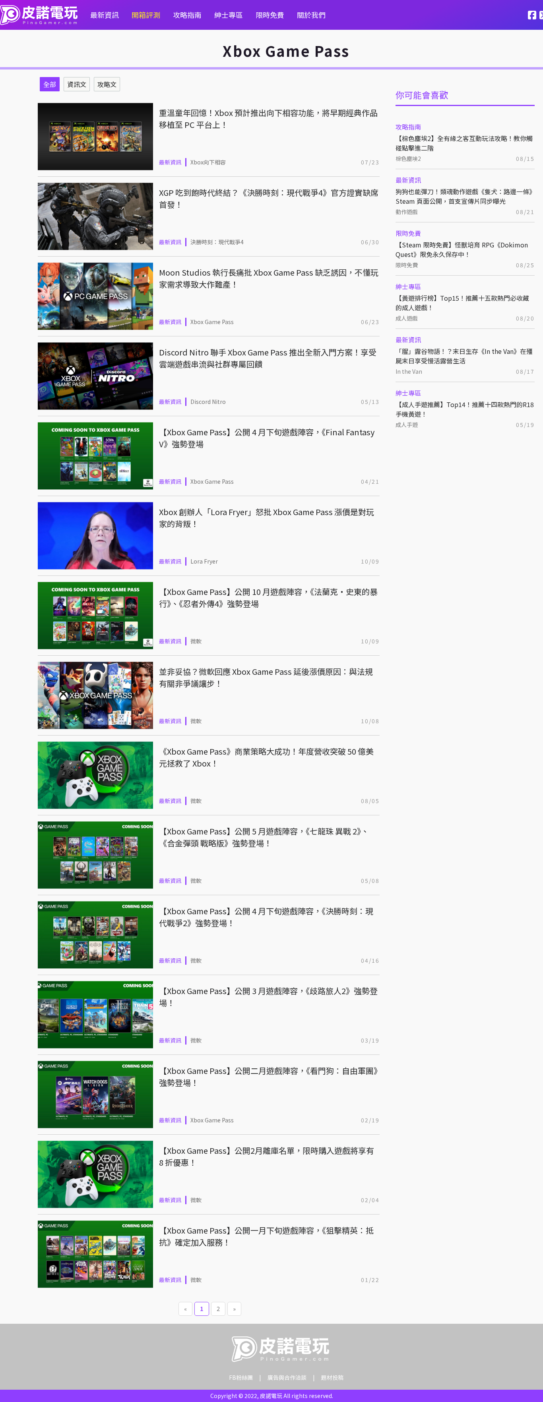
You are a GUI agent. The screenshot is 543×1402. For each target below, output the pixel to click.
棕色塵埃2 (408, 158)
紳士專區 (228, 15)
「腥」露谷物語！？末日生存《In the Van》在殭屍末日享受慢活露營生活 (464, 355)
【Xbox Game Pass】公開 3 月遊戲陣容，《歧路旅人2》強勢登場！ (268, 996)
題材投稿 (332, 1377)
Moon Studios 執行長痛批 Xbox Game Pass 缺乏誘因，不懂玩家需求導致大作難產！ (268, 278)
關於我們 (311, 15)
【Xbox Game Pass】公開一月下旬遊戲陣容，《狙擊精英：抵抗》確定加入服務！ (266, 1236)
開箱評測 (146, 15)
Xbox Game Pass (212, 322)
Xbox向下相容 (208, 162)
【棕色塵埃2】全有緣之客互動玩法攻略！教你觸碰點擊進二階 (464, 143)
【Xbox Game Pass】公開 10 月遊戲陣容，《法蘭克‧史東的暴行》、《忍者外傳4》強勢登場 (268, 597)
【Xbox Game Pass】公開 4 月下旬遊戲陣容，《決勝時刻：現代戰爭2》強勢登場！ (266, 917)
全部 (49, 84)
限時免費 (270, 15)
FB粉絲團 (241, 1377)
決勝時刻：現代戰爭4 (217, 242)
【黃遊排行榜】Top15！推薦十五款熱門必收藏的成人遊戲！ (462, 302)
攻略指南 (187, 15)
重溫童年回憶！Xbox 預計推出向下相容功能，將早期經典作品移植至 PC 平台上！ (268, 118)
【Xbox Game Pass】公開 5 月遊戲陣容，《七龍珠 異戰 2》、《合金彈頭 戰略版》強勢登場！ (264, 837)
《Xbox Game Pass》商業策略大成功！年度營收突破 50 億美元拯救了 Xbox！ (266, 757)
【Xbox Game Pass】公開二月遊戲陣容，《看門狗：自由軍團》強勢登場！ (268, 1076)
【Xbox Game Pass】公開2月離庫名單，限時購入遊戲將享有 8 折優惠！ (266, 1156)
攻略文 (106, 84)
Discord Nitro (208, 402)
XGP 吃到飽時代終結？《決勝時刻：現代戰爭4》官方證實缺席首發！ (268, 198)
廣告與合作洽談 (287, 1377)
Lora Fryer (204, 561)
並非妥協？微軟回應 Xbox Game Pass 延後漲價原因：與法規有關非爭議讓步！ (266, 677)
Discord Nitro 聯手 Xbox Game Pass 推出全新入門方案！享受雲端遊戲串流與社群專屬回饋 (267, 358)
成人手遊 (407, 425)
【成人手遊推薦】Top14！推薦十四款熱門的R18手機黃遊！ (465, 409)
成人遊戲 (407, 318)
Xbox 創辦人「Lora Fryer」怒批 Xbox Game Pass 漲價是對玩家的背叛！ (266, 517)
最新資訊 (104, 15)
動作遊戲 (407, 212)
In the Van (409, 371)
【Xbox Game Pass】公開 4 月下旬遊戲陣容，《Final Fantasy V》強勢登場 (266, 438)
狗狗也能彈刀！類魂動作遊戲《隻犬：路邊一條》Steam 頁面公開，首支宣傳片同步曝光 (464, 196)
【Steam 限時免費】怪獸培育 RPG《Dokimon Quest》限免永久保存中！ (462, 249)
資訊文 (76, 84)
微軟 (196, 641)
